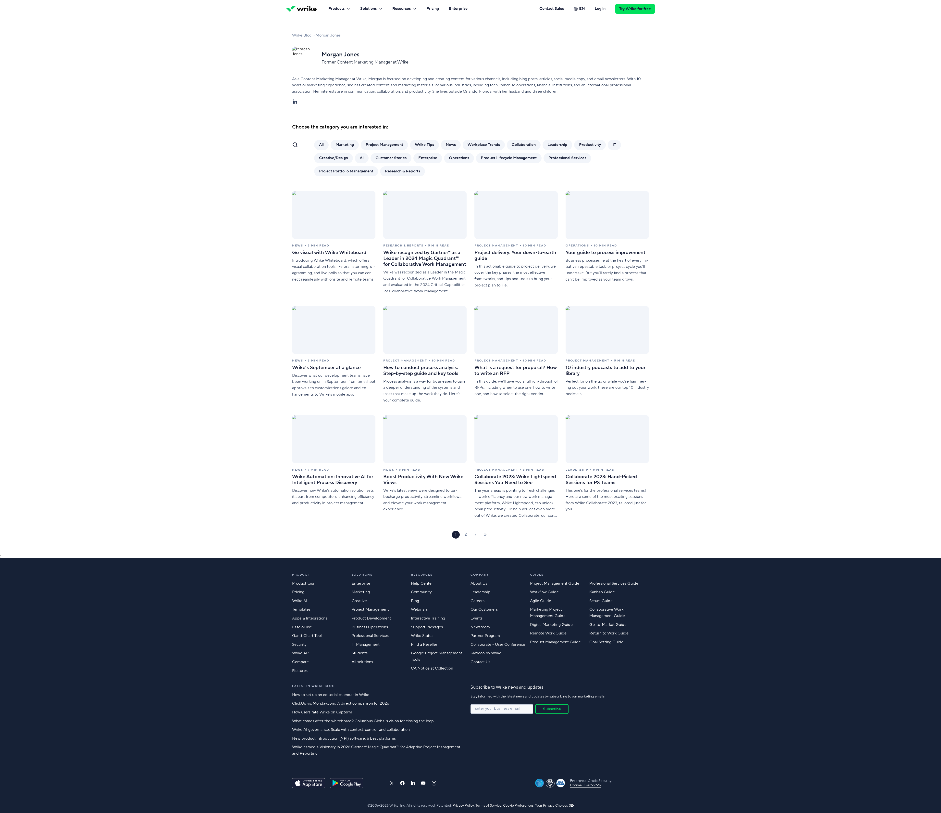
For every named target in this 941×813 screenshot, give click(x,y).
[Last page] (485, 535)
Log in (600, 8)
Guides (537, 575)
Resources (401, 8)
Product (301, 575)
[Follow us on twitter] (391, 783)
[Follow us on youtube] (423, 783)
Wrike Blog (301, 35)
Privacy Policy (463, 805)
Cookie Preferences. (518, 805)
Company (479, 575)
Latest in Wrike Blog (313, 686)
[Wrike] (301, 8)
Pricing (432, 8)
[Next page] (475, 535)
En (582, 8)
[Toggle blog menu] (295, 145)
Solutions (368, 8)
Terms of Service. (488, 805)
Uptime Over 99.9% (585, 785)
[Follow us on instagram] (434, 783)
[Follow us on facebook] (402, 783)
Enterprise (458, 8)
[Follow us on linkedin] (413, 783)
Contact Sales (551, 8)
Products (336, 8)
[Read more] (333, 242)
